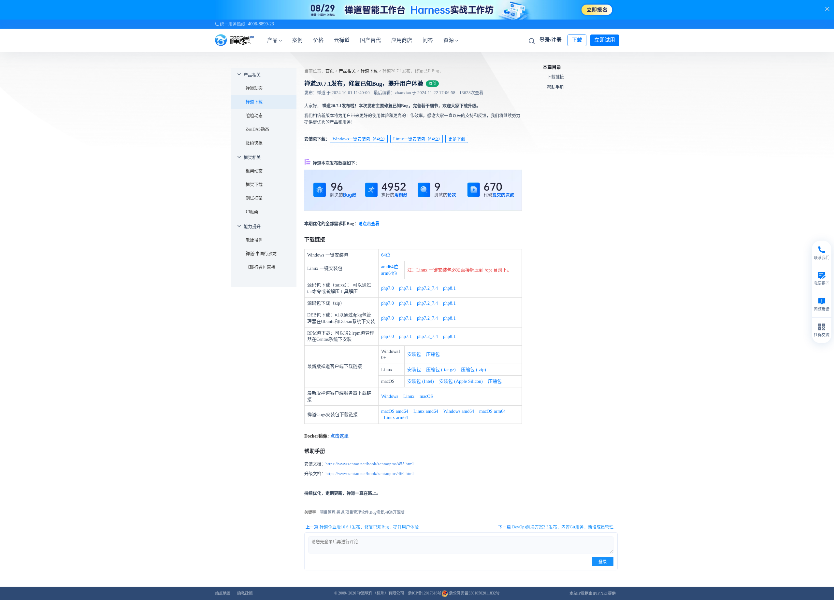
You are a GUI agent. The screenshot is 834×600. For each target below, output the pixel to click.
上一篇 (362, 526)
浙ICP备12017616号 (424, 593)
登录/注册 (550, 40)
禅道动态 (254, 88)
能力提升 (252, 226)
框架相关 (252, 157)
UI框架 (252, 211)
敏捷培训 (254, 239)
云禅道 (342, 40)
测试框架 (254, 198)
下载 (577, 40)
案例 (297, 40)
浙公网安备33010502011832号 (474, 593)
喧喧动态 (254, 115)
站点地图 (223, 593)
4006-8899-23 (261, 23)
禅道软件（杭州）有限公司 (380, 593)
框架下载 (254, 184)
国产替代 (370, 40)
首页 (329, 70)
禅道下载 (254, 101)
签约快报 (254, 142)
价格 (318, 40)
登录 (602, 561)
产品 (272, 40)
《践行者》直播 (260, 267)
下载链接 (555, 76)
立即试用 (604, 40)
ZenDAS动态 (257, 129)
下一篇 (557, 526)
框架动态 (254, 170)
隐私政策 (245, 593)
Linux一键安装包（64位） (417, 138)
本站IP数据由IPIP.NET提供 (592, 593)
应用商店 (401, 40)
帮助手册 (555, 87)
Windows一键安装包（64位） (360, 138)
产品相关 (252, 74)
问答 (428, 40)
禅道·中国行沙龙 (261, 253)
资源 (448, 40)
